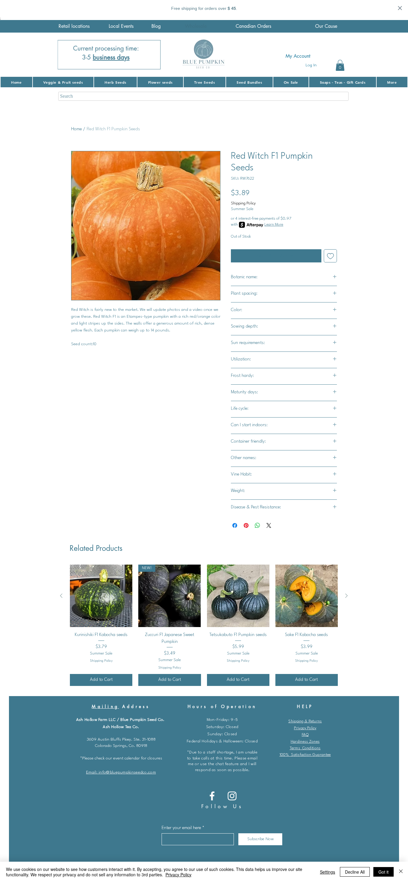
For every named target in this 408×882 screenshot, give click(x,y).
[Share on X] (268, 525)
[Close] (400, 871)
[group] (204, 625)
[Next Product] (346, 595)
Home (76, 129)
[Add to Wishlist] (330, 256)
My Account (298, 56)
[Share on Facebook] (234, 525)
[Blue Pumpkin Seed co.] (212, 796)
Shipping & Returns (305, 721)
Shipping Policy (243, 203)
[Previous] (66, 54)
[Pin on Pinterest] (246, 525)
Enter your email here (181, 828)
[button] (340, 65)
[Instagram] (232, 796)
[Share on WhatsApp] (257, 525)
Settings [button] (327, 872)
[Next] (152, 54)
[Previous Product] (61, 595)
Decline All (355, 872)
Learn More (273, 225)
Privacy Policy (305, 728)
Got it (383, 872)
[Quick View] (101, 596)
